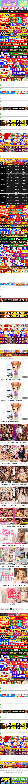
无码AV (3, 190)
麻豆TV (17, 189)
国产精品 (9, 166)
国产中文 (9, 200)
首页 (2, 609)
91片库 (9, 192)
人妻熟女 (9, 174)
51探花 (24, 189)
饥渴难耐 (17, 177)
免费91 (17, 195)
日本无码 (24, 166)
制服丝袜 (17, 174)
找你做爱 (24, 177)
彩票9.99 (9, 186)
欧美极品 (17, 169)
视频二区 (3, 173)
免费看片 (9, 195)
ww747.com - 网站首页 (13, 12)
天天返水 (24, 186)
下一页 (20, 609)
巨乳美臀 (24, 172)
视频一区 (3, 167)
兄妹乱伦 (17, 200)
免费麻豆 (9, 197)
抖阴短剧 (17, 203)
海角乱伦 (24, 195)
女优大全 (17, 192)
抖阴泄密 (24, 197)
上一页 (6, 609)
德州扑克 (24, 183)
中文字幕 (17, 172)
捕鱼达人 (9, 183)
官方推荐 (3, 185)
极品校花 (9, 203)
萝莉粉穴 (17, 197)
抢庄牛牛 (17, 183)
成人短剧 (24, 200)
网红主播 (17, 166)
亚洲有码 (9, 169)
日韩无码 (24, 203)
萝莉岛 (24, 192)
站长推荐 (3, 179)
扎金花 (17, 186)
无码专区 (3, 196)
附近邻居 (9, 177)
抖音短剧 (9, 189)
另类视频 (24, 174)
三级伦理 (9, 172)
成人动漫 (24, 169)
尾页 (14, 611)
